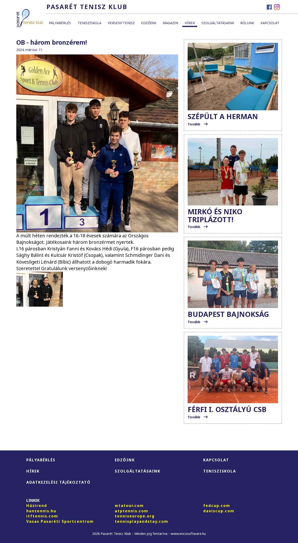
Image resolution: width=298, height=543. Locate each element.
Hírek (190, 22)
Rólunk (247, 22)
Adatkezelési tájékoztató (58, 482)
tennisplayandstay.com (141, 521)
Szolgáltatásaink (217, 22)
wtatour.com (129, 505)
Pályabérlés (60, 22)
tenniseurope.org (135, 516)
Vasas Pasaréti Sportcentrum (60, 521)
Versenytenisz (121, 22)
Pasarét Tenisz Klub (87, 7)
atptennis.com (131, 510)
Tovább (194, 124)
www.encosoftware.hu (188, 533)
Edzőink (148, 22)
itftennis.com (42, 516)
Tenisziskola (89, 22)
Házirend (36, 505)
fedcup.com (216, 505)
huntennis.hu (41, 510)
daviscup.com (218, 510)
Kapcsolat (270, 22)
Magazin (170, 22)
